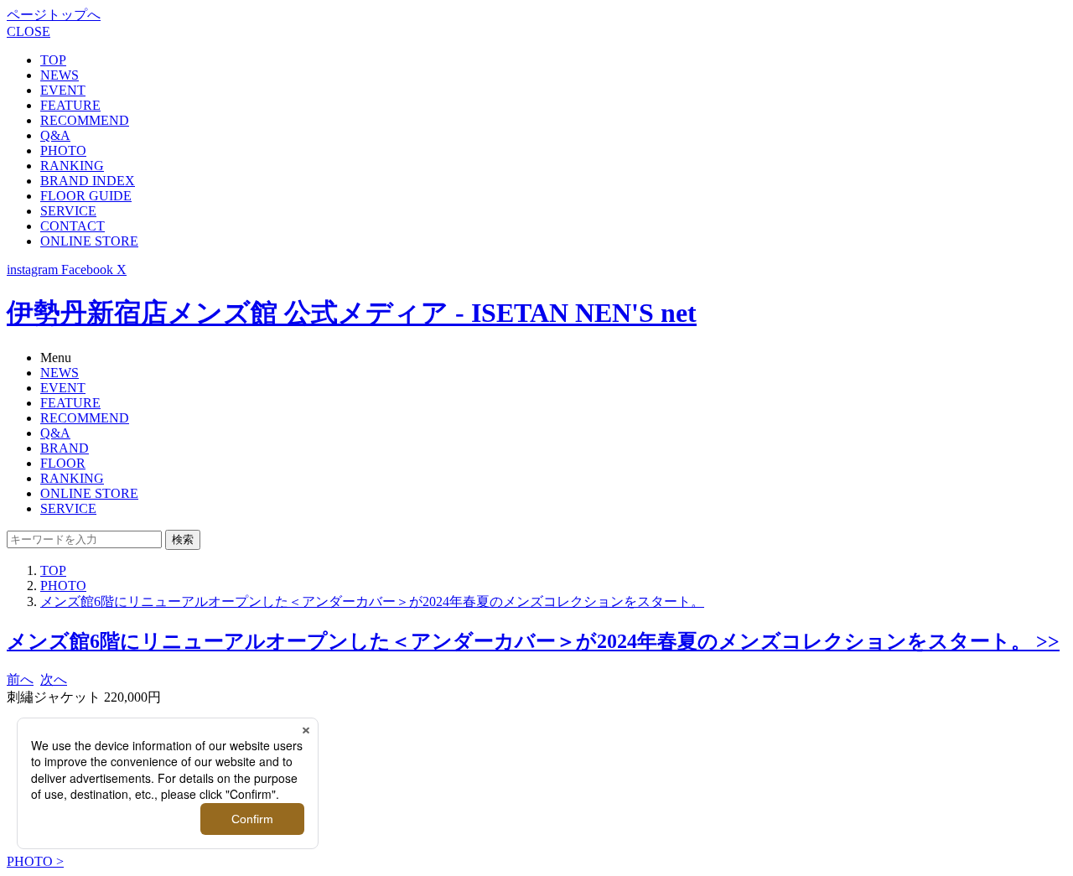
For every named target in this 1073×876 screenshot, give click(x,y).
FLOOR (63, 463)
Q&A (55, 135)
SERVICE (68, 211)
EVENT (63, 90)
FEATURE (70, 105)
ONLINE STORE (89, 241)
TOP (53, 60)
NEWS (59, 75)
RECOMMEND (84, 120)
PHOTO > (35, 861)
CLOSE (28, 31)
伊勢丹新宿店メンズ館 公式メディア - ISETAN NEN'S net (352, 313)
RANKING (72, 165)
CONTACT (72, 226)
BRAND (64, 448)
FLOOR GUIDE (86, 196)
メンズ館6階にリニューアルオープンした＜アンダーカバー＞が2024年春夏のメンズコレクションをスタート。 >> (533, 641)
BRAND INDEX (87, 181)
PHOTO (63, 150)
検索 (183, 539)
